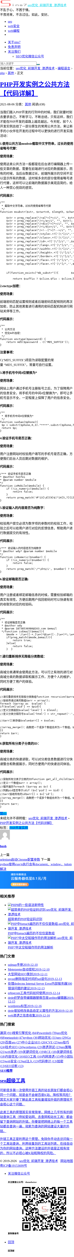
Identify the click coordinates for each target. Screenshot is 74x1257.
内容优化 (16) (14, 1056)
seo (10, 21)
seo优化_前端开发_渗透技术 (47, 5)
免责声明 (14, 47)
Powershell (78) (47, 1033)
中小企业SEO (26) (34, 1042)
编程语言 (64, 68)
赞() (3, 813)
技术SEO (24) (14, 1047)
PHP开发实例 (18, 827)
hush (3, 846)
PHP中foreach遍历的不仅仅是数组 (31, 933)
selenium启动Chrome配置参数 (20, 859)
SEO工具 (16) (33, 1056)
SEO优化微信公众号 (30, 56)
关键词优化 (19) (33, 1051)
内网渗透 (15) (51, 1056)
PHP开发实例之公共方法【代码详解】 (26, 823)
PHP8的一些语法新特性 (27, 905)
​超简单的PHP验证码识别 (25, 919)
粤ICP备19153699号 (13, 1165)
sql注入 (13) (30, 1061)
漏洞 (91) (6, 1033)
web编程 (14, 30)
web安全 (14, 26)
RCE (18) (50, 1051)
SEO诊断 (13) (14, 1066)
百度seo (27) (13, 1042)
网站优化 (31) (47, 1037)
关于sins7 (14, 42)
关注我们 (14, 51)
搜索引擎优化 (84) (24, 1033)
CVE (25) (52, 1042)
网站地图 (66, 1161)
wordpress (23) (32, 1047)
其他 (11, 73)
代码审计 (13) (47, 1061)
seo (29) (62, 1037)
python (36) (31, 1037)
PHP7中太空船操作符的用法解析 (30, 947)
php (2, 73)
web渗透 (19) (14, 1051)
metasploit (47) (14, 1037)
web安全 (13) (14, 1061)
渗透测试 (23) (51, 1047)
